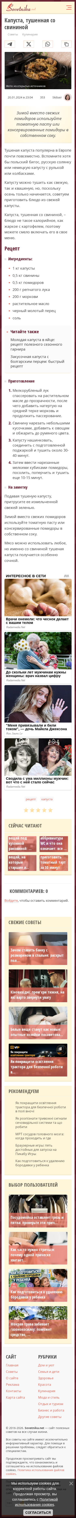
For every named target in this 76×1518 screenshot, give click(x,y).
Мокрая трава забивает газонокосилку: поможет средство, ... (31, 1329)
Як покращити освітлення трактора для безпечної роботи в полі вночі (40, 1107)
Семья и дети (48, 1371)
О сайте (12, 1378)
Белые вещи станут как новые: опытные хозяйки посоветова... (37, 1032)
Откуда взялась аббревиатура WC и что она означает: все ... (53, 840)
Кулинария (46, 1391)
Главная (12, 1365)
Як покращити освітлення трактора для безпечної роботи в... (37, 1067)
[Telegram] (9, 44)
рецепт (31, 799)
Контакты (13, 1391)
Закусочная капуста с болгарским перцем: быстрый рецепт (37, 361)
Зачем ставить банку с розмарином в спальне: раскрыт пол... (37, 955)
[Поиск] (52, 7)
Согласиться (38, 1512)
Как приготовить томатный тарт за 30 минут (53, 859)
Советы (12, 1371)
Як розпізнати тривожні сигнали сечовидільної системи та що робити (41, 1122)
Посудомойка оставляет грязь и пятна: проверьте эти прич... (37, 1220)
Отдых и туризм (50, 1404)
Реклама (12, 1384)
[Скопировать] (66, 44)
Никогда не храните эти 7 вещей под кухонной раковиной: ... (20, 838)
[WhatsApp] (47, 44)
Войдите (11, 900)
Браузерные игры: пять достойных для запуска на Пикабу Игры (36, 1149)
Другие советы (49, 1417)
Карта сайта (15, 1397)
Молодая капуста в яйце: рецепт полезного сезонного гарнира (36, 344)
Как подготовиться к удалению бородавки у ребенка (39, 1163)
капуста (46, 799)
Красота (44, 1384)
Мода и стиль (49, 1397)
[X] (29, 44)
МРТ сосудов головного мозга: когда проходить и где (39, 1136)
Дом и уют (46, 1365)
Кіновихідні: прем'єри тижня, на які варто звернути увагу (37, 995)
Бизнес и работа (51, 1410)
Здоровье (46, 1378)
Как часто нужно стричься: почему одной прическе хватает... (33, 1255)
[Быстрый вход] (60, 7)
